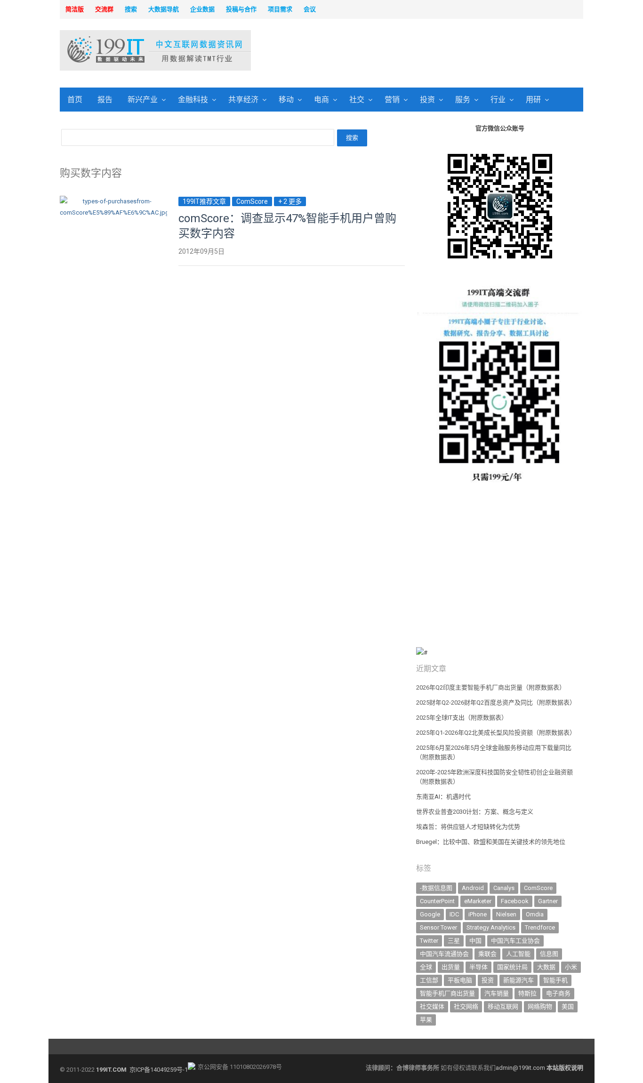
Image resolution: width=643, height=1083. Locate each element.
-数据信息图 (436, 887)
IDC (454, 914)
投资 (427, 99)
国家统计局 (512, 967)
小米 (571, 967)
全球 (426, 967)
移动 (286, 99)
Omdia (535, 914)
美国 (568, 1006)
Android (473, 887)
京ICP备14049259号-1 (158, 1069)
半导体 (478, 967)
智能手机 (555, 980)
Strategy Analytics (490, 927)
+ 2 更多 (290, 201)
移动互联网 (503, 1006)
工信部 (429, 980)
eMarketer (477, 901)
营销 (392, 99)
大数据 (546, 967)
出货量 (451, 967)
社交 (356, 99)
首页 (74, 99)
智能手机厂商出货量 (447, 993)
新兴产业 (143, 99)
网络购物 (540, 1006)
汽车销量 (496, 993)
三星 (454, 940)
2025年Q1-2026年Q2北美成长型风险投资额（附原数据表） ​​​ (496, 732)
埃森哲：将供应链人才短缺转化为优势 (468, 826)
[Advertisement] (442, 51)
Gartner (548, 901)
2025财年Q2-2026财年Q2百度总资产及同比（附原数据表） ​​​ (496, 702)
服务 (462, 99)
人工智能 (518, 953)
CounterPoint (437, 901)
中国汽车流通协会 (444, 953)
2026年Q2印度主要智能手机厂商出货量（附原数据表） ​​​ (491, 687)
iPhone (477, 914)
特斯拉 (527, 993)
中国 (475, 940)
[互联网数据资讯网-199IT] (121, 50)
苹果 (426, 1019)
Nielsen (506, 914)
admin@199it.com (521, 1067)
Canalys (503, 887)
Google (430, 914)
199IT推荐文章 (204, 201)
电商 (321, 99)
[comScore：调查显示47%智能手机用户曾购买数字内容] (113, 201)
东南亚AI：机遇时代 (443, 796)
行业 (498, 99)
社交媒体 (432, 1006)
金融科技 (193, 99)
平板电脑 (460, 980)
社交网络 (466, 1006)
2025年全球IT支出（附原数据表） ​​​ (462, 717)
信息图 (549, 953)
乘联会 (487, 953)
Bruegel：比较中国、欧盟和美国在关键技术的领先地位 (490, 841)
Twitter (429, 940)
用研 (533, 99)
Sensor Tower (438, 927)
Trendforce (540, 927)
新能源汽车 (518, 980)
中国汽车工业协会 (515, 940)
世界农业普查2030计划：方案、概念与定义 (474, 811)
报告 (105, 99)
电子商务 (558, 993)
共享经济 (243, 99)
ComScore (252, 201)
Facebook (515, 901)
